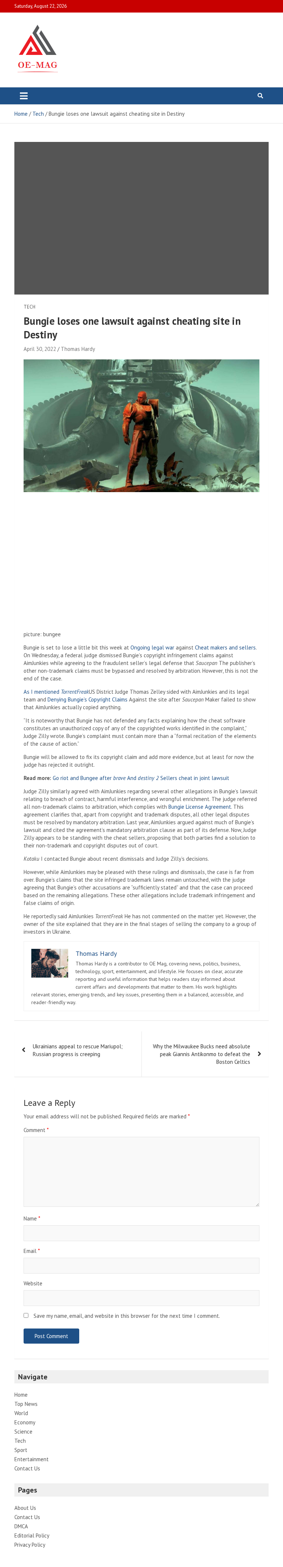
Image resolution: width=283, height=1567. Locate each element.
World (21, 1413)
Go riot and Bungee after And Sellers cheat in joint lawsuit (141, 777)
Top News (26, 1403)
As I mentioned (56, 691)
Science (23, 1431)
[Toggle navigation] (23, 95)
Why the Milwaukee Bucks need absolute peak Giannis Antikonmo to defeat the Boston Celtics (201, 1054)
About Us (25, 1507)
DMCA (21, 1526)
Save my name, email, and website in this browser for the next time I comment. (127, 1315)
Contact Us (27, 1468)
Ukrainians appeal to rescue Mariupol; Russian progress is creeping (78, 1050)
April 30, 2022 (40, 348)
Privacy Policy (29, 1544)
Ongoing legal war (152, 647)
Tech (29, 307)
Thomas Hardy (78, 348)
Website (33, 1283)
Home (21, 1394)
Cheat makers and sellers (225, 647)
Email (32, 1250)
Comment (36, 1130)
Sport (20, 1449)
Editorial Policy (31, 1535)
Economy (24, 1422)
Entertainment (31, 1459)
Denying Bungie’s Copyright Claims (87, 699)
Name (32, 1218)
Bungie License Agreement (199, 806)
